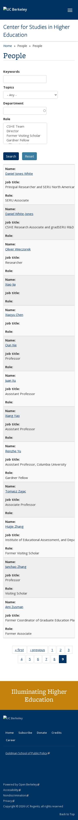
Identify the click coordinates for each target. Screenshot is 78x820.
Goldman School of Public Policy (27, 753)
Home (7, 46)
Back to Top (67, 814)
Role (6, 119)
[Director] (25, 131)
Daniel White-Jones (19, 214)
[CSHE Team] (25, 126)
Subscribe (25, 733)
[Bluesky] (41, 726)
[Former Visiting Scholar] (25, 135)
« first (21, 651)
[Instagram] (32, 726)
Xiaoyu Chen (14, 314)
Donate (42, 733)
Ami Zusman (14, 607)
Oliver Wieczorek (18, 249)
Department (13, 103)
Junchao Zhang (15, 566)
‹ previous (39, 651)
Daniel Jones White (19, 173)
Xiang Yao (12, 415)
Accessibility (12, 790)
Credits (57, 733)
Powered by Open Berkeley (21, 784)
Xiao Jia (10, 284)
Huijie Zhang (14, 526)
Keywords (11, 71)
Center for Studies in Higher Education (36, 31)
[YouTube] (24, 726)
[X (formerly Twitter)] (7, 726)
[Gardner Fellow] (25, 140)
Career (10, 740)
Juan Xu (10, 380)
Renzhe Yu (13, 451)
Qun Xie (11, 345)
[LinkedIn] (15, 726)
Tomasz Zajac (15, 491)
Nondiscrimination (16, 795)
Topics (8, 87)
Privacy (9, 801)
